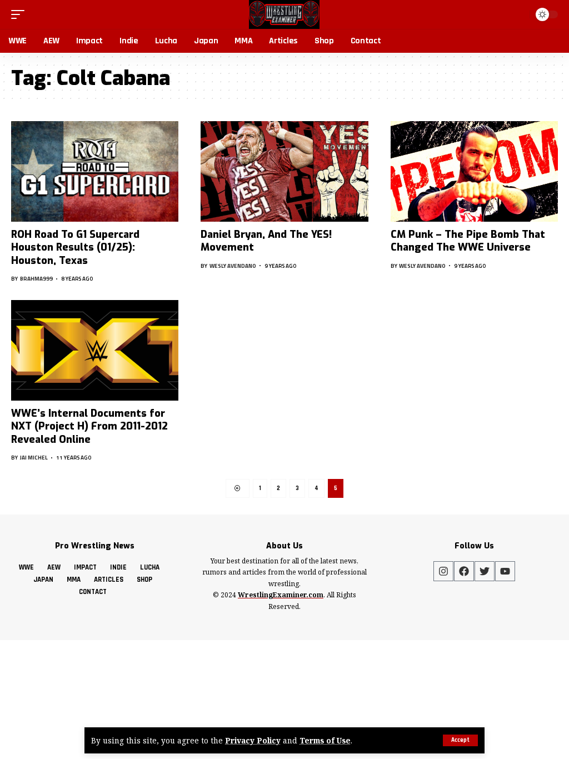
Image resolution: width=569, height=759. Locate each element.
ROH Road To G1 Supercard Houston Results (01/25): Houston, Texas (75, 247)
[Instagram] (443, 571)
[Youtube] (505, 571)
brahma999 (36, 278)
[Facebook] (464, 571)
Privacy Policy (253, 740)
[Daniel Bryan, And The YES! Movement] (284, 171)
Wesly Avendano (232, 266)
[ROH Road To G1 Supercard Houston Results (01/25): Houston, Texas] (94, 171)
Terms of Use (325, 740)
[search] (519, 14)
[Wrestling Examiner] (284, 14)
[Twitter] (485, 571)
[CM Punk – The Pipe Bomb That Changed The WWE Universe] (474, 171)
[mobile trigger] (20, 14)
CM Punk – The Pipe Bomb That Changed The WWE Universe (468, 241)
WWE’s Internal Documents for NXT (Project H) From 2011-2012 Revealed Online (89, 426)
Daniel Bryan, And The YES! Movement (266, 241)
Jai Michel (34, 457)
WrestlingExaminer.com (280, 595)
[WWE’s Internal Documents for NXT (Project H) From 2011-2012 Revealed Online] (94, 350)
